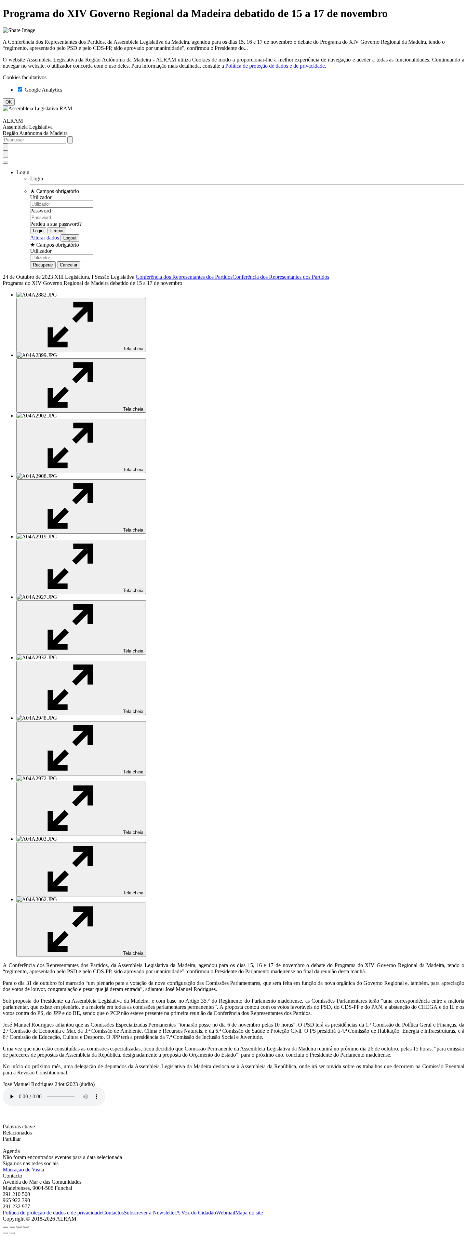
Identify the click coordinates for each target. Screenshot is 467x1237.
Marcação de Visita (23, 1169)
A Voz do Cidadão (196, 1212)
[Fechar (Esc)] (5, 1227)
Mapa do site (249, 1212)
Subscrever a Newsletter (150, 1212)
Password (40, 211)
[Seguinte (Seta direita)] (12, 1233)
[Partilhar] (12, 1227)
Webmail (225, 1212)
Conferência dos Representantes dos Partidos (184, 277)
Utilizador (41, 197)
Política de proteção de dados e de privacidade (275, 66)
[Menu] (5, 163)
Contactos (113, 1212)
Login (36, 178)
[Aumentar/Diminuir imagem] (26, 1227)
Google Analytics (42, 90)
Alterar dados (44, 237)
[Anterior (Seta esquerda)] (5, 1233)
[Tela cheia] (19, 1227)
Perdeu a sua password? (56, 224)
